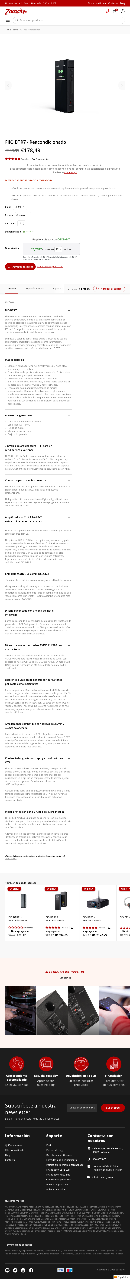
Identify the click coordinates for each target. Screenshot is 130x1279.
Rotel (101, 1224)
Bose (33, 1209)
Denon (44, 1212)
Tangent (23, 1230)
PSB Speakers (50, 1224)
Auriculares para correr (73, 1250)
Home (8, 29)
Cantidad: (10, 223)
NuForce (97, 1221)
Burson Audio (43, 1209)
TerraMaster (40, 1230)
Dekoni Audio (54, 1212)
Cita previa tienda (14, 1150)
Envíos (49, 1145)
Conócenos (65, 977)
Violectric (82, 1230)
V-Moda (91, 1230)
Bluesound (25, 1209)
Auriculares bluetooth (48, 1253)
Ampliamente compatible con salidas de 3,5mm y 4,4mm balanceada (34, 726)
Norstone (87, 1221)
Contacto (10, 1159)
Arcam (25, 1206)
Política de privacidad (57, 1184)
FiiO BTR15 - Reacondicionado (55, 918)
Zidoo (23, 1233)
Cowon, (101, 1209)
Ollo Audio (107, 1221)
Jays (96, 1215)
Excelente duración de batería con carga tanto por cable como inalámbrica (33, 682)
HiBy (67, 1215)
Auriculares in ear (52, 1250)
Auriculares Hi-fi (12, 1250)
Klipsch (115, 1215)
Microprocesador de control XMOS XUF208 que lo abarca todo (35, 647)
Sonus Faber (100, 1227)
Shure (58, 1227)
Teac (30, 1230)
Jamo (104, 1215)
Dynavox (88, 1212)
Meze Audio (94, 1218)
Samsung (115, 1224)
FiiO (7, 1215)
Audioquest (75, 1206)
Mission (104, 1218)
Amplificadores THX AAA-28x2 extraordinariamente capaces (23, 519)
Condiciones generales (58, 1179)
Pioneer (28, 1224)
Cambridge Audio (59, 1209)
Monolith (9, 1221)
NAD (53, 1221)
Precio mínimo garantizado (50, 266)
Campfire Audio (82, 1209)
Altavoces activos (82, 1253)
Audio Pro (64, 1206)
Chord (94, 1209)
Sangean (9, 1227)
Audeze (45, 1206)
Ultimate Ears (70, 1230)
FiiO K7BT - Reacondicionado (92, 918)
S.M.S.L (50, 1227)
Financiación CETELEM (58, 1169)
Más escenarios (14, 360)
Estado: (9, 215)
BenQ (118, 1206)
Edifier (97, 1212)
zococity (120, 1269)
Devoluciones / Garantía (59, 1154)
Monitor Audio (32, 1221)
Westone (111, 1230)
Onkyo (116, 1221)
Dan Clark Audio (32, 1212)
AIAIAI (18, 1206)
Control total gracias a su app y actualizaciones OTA (34, 760)
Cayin (71, 1209)
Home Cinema (66, 1253)
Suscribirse (113, 1107)
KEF (109, 1215)
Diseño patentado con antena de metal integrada (29, 613)
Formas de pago (55, 1150)
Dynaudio (66, 1212)
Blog (7, 1154)
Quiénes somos (13, 1145)
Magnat (36, 1218)
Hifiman (80, 1215)
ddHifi (75, 1212)
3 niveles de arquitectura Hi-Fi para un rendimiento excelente (28, 448)
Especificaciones (35, 288)
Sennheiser (40, 1227)
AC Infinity (10, 1206)
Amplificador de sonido (32, 1250)
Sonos (84, 1227)
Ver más (48, 259)
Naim (58, 1221)
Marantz (45, 1218)
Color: (8, 206)
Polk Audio (38, 1224)
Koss (7, 1218)
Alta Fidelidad (117, 1253)
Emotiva (112, 1212)
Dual (81, 1212)
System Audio (11, 1230)
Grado (54, 1215)
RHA (91, 1224)
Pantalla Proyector (101, 1253)
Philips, (20, 1224)
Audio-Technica (89, 1206)
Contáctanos (10, 858)
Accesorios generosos (18, 415)
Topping (59, 1230)
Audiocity (54, 1206)
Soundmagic (75, 1227)
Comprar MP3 (92, 1250)
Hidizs (73, 1215)
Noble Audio (76, 1221)
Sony (91, 1227)
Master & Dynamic (67, 1218)
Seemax (30, 1227)
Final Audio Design (18, 1215)
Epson (120, 1212)
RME (96, 1224)
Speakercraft (114, 1227)
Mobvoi (113, 1218)
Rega (70, 1224)
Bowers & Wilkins (106, 1206)
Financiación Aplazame (58, 1174)
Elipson (104, 1212)
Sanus (65, 1227)
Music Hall (45, 1221)
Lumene (27, 1218)
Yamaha (16, 1233)
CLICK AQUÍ (70, 172)
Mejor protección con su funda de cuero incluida (35, 812)
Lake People (17, 1218)
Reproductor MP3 (29, 1253)
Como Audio (111, 1209)
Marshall (54, 1218)
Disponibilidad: (13, 231)
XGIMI (8, 1233)
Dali (21, 1212)
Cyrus (16, 1212)
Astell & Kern (35, 1206)
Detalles (11, 288)
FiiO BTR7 (11, 310)
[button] (13, 159)
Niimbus (65, 1221)
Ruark (107, 1224)
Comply (8, 1212)
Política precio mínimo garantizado (65, 1164)
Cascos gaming (107, 1250)
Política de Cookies (56, 1189)
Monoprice (19, 1221)
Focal (30, 1215)
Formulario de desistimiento (61, 1159)
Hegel (61, 1215)
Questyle (62, 1224)
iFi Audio (89, 1215)
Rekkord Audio (81, 1224)
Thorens (51, 1230)
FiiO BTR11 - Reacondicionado (17, 918)
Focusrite (38, 1215)
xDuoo (120, 1230)
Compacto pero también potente (25, 480)
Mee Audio (82, 1218)
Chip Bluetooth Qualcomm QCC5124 (27, 574)
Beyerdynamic (12, 1209)
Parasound (10, 1224)
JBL (100, 1215)
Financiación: (12, 248)
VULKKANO (101, 1230)
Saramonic (20, 1227)
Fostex (47, 1215)
